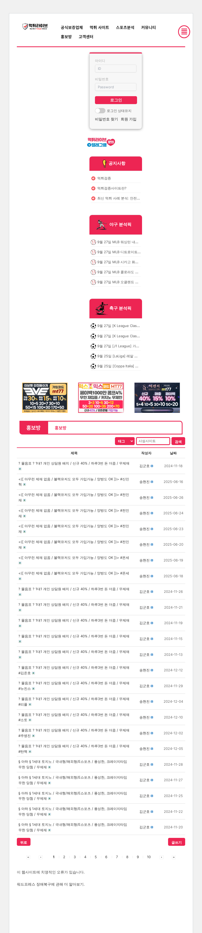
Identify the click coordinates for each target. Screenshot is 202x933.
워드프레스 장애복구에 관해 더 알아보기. (51, 884)
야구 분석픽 (120, 224)
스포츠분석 (125, 27)
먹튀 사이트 (99, 27)
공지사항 (117, 163)
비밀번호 (102, 79)
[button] (144, 466)
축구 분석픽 (120, 308)
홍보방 (66, 36)
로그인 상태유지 (119, 111)
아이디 (100, 60)
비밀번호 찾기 (106, 119)
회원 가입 (129, 119)
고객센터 (86, 36)
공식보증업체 (72, 27)
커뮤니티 (148, 27)
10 (149, 857)
